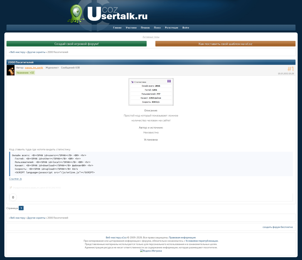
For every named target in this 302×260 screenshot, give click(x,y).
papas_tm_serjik (34, 67)
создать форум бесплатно (278, 226)
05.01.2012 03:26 (286, 73)
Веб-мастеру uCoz (116, 237)
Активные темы (151, 36)
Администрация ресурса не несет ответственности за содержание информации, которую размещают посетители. (151, 247)
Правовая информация (182, 237)
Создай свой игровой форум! (77, 44)
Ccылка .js (15, 178)
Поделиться (293, 77)
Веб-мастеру (17, 52)
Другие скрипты (36, 52)
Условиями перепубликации (202, 240)
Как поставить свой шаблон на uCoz (225, 44)
